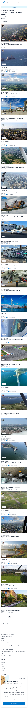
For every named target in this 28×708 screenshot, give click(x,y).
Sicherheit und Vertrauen (6, 636)
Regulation (3, 640)
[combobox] (17, 2)
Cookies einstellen (14, 699)
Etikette (2, 653)
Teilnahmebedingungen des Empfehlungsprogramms (13, 651)
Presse (2, 670)
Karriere (3, 668)
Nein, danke (22, 678)
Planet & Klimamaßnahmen (7, 634)
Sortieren (3, 18)
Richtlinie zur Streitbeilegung (7, 649)
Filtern (14, 7)
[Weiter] (22, 617)
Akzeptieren (14, 703)
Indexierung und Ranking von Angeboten (10, 647)
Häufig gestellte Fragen (6, 643)
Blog (2, 664)
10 (18, 616)
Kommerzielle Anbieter (6, 655)
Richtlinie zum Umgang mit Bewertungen (10, 645)
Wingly (2, 623)
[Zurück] (5, 617)
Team (2, 666)
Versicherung (4, 638)
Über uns (3, 662)
